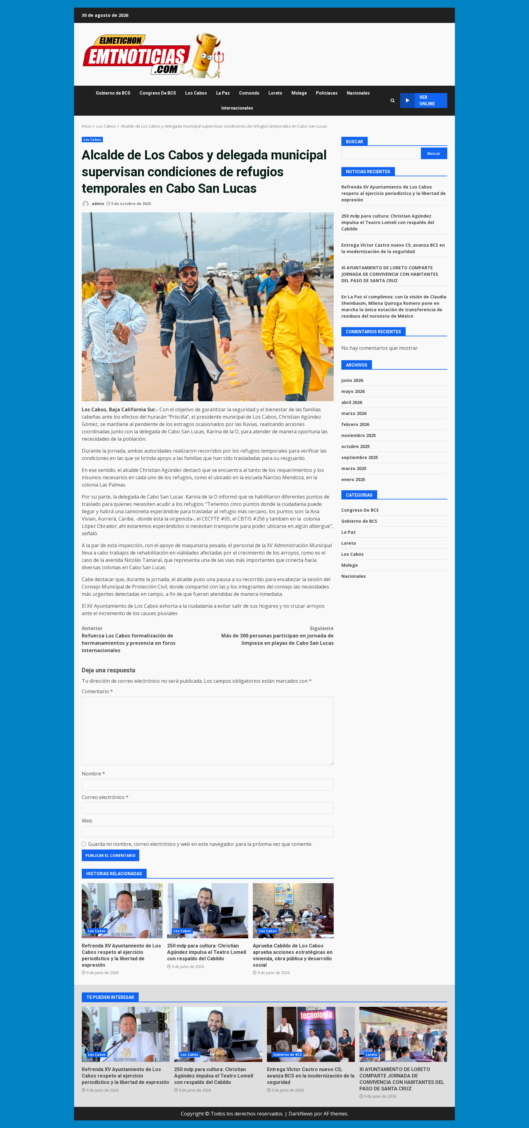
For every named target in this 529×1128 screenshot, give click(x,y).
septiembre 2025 (359, 457)
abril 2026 (351, 402)
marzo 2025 (353, 468)
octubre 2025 (355, 446)
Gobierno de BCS (113, 93)
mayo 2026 (353, 391)
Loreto (275, 93)
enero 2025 (353, 479)
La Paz (223, 93)
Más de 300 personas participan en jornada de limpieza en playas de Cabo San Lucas (277, 635)
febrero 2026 (355, 424)
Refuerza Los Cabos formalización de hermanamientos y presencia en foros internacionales (128, 639)
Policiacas (327, 93)
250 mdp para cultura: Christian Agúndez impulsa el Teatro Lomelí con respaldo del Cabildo (207, 910)
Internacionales (237, 108)
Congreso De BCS (158, 93)
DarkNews (301, 1113)
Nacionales (358, 93)
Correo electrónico (105, 797)
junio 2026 (352, 380)
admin (97, 203)
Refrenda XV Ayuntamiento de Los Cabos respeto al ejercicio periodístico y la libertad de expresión (122, 910)
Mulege (299, 93)
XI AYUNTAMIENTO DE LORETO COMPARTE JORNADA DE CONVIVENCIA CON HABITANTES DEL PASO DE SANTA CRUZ (389, 274)
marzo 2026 (353, 413)
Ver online (427, 100)
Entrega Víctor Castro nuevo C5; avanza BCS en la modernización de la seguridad (311, 1034)
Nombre (93, 773)
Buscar (354, 141)
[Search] (393, 100)
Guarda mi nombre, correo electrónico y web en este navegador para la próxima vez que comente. (200, 844)
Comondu (249, 93)
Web (87, 820)
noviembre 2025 (358, 435)
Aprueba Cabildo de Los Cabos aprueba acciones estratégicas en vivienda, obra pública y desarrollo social (293, 910)
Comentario (97, 691)
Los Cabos (196, 93)
